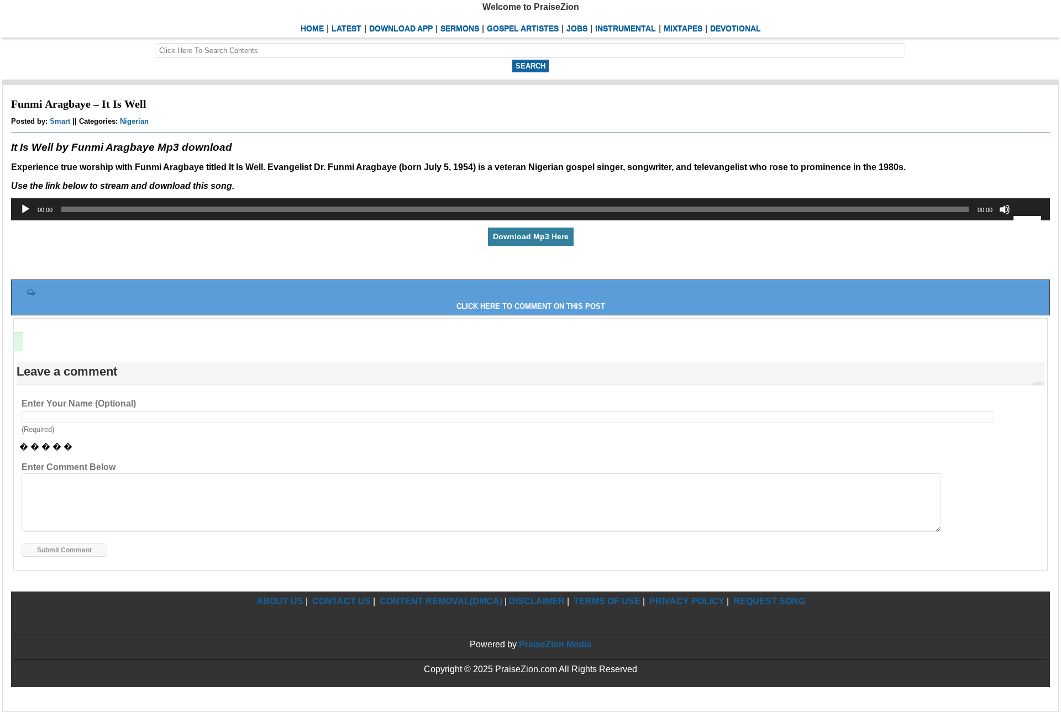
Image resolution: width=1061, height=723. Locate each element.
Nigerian (134, 121)
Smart (60, 121)
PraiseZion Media (555, 644)
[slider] (1028, 217)
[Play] (25, 209)
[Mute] (1004, 209)
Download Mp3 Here (531, 236)
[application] (530, 209)
